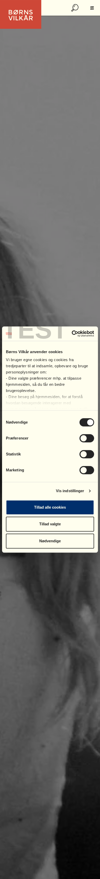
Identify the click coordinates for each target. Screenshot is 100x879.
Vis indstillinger (70, 491)
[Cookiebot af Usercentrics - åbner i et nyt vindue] (72, 333)
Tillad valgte (50, 524)
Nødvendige (50, 541)
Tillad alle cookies (50, 507)
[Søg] (75, 8)
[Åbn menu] (92, 8)
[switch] (86, 438)
